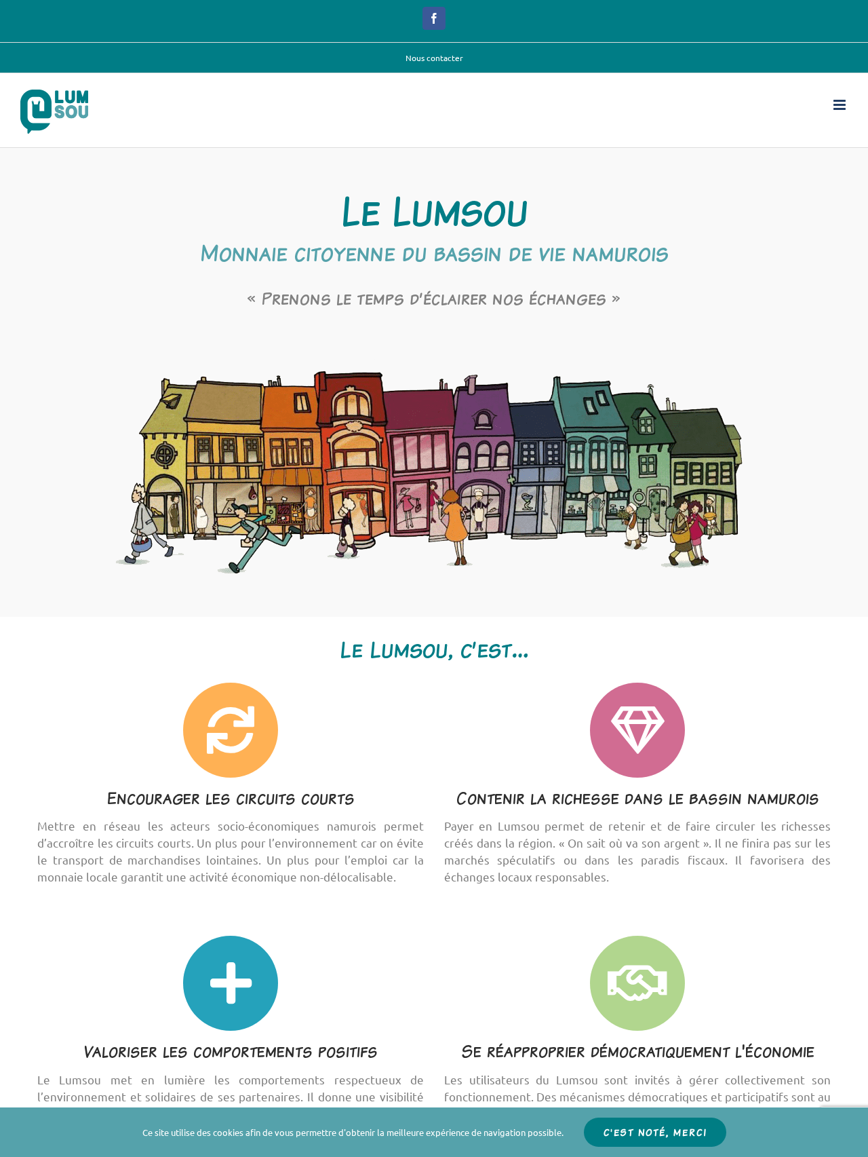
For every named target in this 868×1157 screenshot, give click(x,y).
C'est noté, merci (655, 1132)
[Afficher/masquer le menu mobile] (840, 105)
